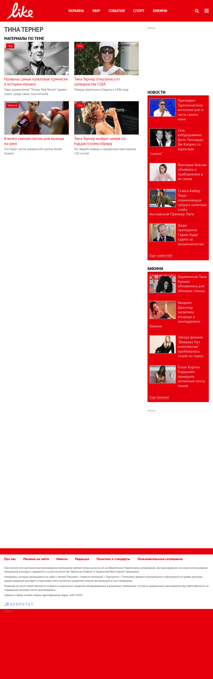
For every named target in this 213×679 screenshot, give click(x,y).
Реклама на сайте (36, 559)
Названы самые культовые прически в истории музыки (36, 81)
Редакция (82, 559)
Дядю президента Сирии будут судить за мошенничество (191, 234)
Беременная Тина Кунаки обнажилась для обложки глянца (192, 283)
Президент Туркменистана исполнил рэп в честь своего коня (190, 109)
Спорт (138, 10)
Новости (156, 92)
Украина (76, 10)
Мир (96, 10)
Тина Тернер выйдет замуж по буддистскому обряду (100, 141)
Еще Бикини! (159, 397)
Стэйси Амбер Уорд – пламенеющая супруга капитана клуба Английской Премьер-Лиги (178, 202)
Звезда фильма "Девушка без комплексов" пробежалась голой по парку (190, 346)
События (117, 10)
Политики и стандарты (113, 559)
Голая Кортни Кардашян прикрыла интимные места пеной (191, 376)
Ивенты (62, 559)
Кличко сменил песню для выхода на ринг (34, 141)
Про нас (10, 559)
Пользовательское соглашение (160, 559)
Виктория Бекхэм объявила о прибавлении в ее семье (192, 171)
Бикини (160, 10)
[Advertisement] (39, 189)
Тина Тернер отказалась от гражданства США (97, 81)
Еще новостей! (161, 255)
